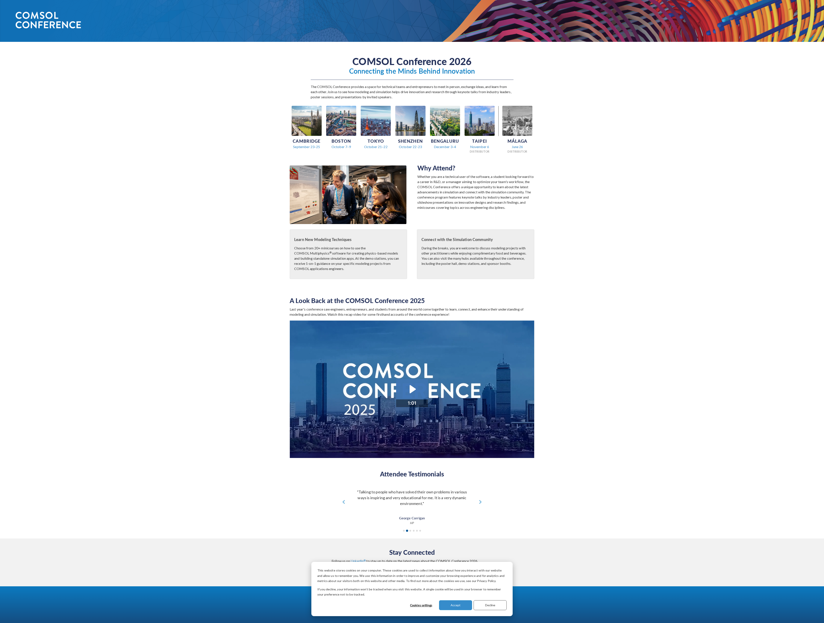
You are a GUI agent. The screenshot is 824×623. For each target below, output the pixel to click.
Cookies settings (421, 605)
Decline (490, 605)
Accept (455, 605)
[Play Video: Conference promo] (412, 389)
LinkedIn (358, 561)
